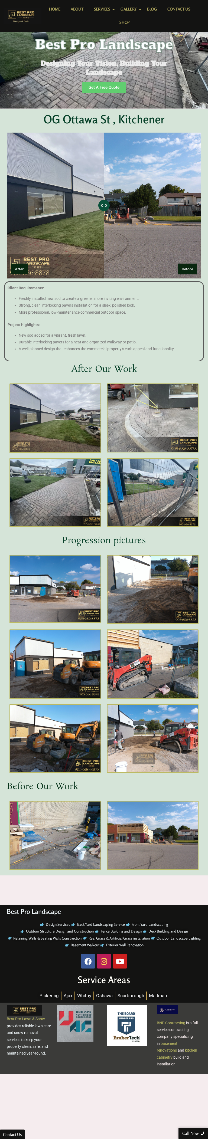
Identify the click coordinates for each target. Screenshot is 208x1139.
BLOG (152, 9)
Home (54, 9)
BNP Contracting (171, 1023)
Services (102, 9)
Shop (124, 22)
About (77, 9)
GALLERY (129, 9)
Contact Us (178, 9)
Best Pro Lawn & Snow (26, 1019)
